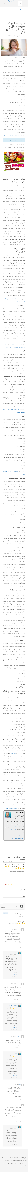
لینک (14, 864)
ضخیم (23, 864)
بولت (21, 866)
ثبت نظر (5, 913)
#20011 (13, 1144)
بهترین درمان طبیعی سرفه (12, 808)
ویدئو (10, 864)
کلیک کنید (13, 830)
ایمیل (24, 896)
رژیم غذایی (13, 753)
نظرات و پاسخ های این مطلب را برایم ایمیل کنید (19, 914)
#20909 (16, 1048)
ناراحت (18, 868)
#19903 (16, 1121)
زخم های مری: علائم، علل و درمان (11, 136)
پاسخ (20, 947)
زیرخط (18, 864)
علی (11, 953)
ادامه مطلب (18, 945)
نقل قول (17, 866)
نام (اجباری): (22, 890)
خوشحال (6, 866)
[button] (3, 4)
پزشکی (23, 19)
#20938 (16, 1000)
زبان (21, 868)
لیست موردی (6, 864)
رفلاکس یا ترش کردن (14, 345)
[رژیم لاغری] (14, 161)
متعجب (23, 868)
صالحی (11, 1127)
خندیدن (8, 866)
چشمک (16, 868)
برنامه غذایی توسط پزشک (17, 838)
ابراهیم (11, 1053)
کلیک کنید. (15, 827)
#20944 (13, 1029)
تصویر (12, 864)
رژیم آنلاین (20, 836)
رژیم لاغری (15, 140)
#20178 (16, 1099)
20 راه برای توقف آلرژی (13, 410)
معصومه (10, 1005)
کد (14, 866)
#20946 (13, 976)
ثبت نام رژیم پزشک (11, 1)
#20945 (16, 947)
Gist (12, 866)
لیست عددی (23, 866)
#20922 (13, 1077)
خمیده (21, 864)
